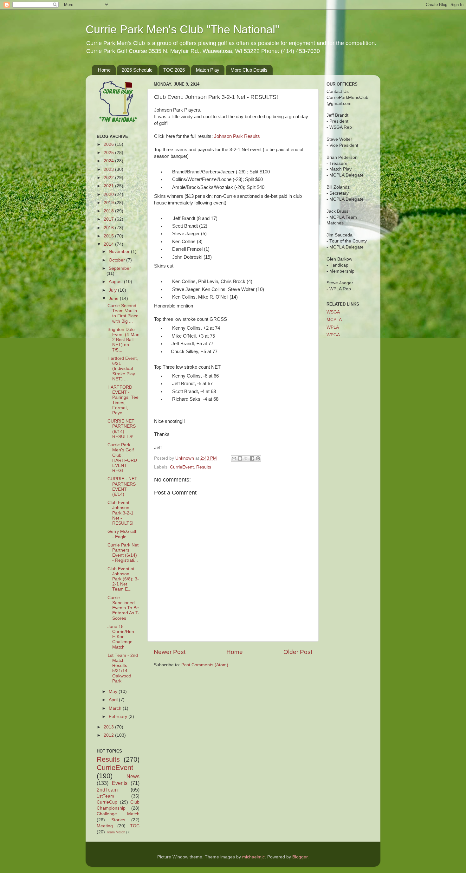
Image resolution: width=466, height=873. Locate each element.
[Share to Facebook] (252, 458)
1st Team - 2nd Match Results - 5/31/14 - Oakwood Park (122, 668)
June (114, 298)
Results (203, 467)
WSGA (333, 312)
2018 (109, 211)
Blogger (299, 857)
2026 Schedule (137, 70)
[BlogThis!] (240, 458)
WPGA (333, 335)
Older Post (297, 652)
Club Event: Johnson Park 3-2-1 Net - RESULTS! (120, 513)
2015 (109, 236)
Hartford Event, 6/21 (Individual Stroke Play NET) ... (122, 368)
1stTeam (105, 796)
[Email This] (234, 458)
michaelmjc (253, 857)
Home (104, 70)
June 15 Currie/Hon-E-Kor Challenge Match (121, 637)
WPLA (333, 327)
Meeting (105, 826)
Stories (118, 820)
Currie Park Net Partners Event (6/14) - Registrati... (123, 553)
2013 (109, 727)
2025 (109, 152)
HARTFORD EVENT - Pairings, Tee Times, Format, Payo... (123, 400)
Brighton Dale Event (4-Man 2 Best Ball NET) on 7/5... (123, 339)
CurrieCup (107, 802)
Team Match (115, 832)
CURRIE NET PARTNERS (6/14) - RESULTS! (121, 429)
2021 (109, 186)
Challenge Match (118, 814)
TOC (134, 826)
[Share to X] (246, 458)
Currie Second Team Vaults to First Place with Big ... (123, 313)
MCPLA (334, 319)
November (120, 251)
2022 (109, 177)
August (116, 281)
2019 (109, 202)
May (114, 691)
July (113, 290)
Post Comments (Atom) (204, 665)
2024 (109, 160)
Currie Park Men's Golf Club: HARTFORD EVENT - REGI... (122, 458)
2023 (109, 169)
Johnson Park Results (237, 136)
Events (119, 783)
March (116, 708)
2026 (109, 144)
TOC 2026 (174, 70)
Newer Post (169, 652)
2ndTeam (107, 789)
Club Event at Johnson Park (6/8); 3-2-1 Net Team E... (123, 579)
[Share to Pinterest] (258, 458)
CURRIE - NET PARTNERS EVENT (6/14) (122, 486)
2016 (109, 227)
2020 (109, 194)
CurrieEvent (182, 467)
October (117, 260)
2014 (109, 244)
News (132, 776)
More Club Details (249, 70)
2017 (109, 219)
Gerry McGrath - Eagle (122, 534)
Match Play (207, 70)
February (118, 716)
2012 (109, 735)
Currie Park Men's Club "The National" (182, 29)
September (120, 268)
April (114, 699)
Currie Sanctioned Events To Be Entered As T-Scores (123, 608)
